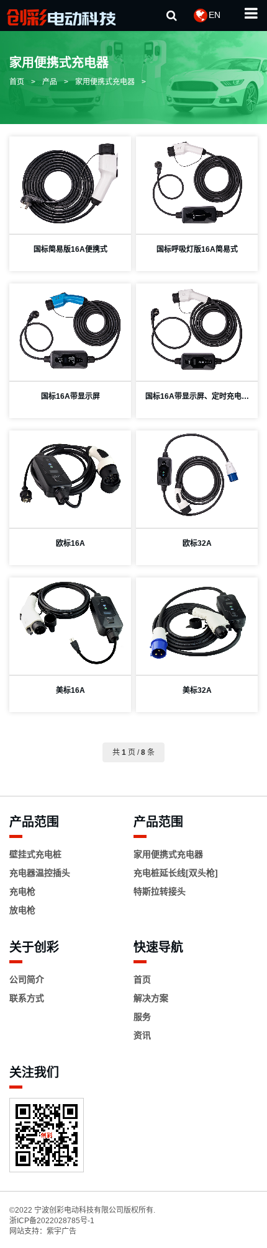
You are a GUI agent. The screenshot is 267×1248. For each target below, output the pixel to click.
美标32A (197, 690)
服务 (142, 1017)
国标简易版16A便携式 (70, 249)
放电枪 (22, 910)
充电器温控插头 (39, 873)
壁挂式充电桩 (35, 854)
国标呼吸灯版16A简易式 (197, 249)
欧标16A (70, 543)
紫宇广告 (61, 1231)
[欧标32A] (197, 476)
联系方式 (26, 998)
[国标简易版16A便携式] (70, 182)
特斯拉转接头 (160, 891)
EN (214, 15)
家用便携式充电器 (105, 82)
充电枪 (22, 891)
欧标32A (197, 543)
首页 (16, 82)
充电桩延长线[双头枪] (176, 873)
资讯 (142, 1035)
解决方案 (151, 998)
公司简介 (26, 979)
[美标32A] (197, 623)
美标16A (70, 690)
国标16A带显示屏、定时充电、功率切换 (197, 399)
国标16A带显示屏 (70, 396)
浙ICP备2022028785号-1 (51, 1220)
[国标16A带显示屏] (70, 329)
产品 (49, 82)
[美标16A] (70, 623)
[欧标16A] (70, 476)
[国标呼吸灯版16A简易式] (197, 182)
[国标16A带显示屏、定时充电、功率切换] (197, 329)
